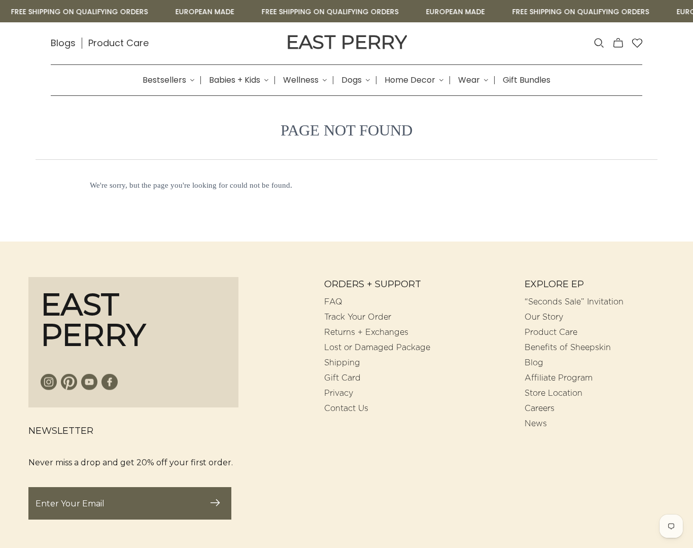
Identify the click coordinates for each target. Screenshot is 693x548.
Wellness (301, 80)
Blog (534, 363)
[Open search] (599, 43)
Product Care (118, 43)
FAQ (333, 302)
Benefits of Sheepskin (568, 348)
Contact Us (346, 408)
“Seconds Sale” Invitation (574, 302)
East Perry (346, 42)
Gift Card (342, 378)
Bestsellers (164, 80)
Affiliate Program (559, 378)
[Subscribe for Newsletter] (215, 503)
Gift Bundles (526, 80)
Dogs (351, 80)
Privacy (338, 393)
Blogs (63, 43)
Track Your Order (357, 317)
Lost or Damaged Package (377, 348)
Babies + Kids (234, 80)
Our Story (544, 317)
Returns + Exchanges (366, 332)
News (536, 424)
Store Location (553, 393)
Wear (469, 80)
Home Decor (410, 80)
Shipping (342, 363)
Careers (540, 408)
